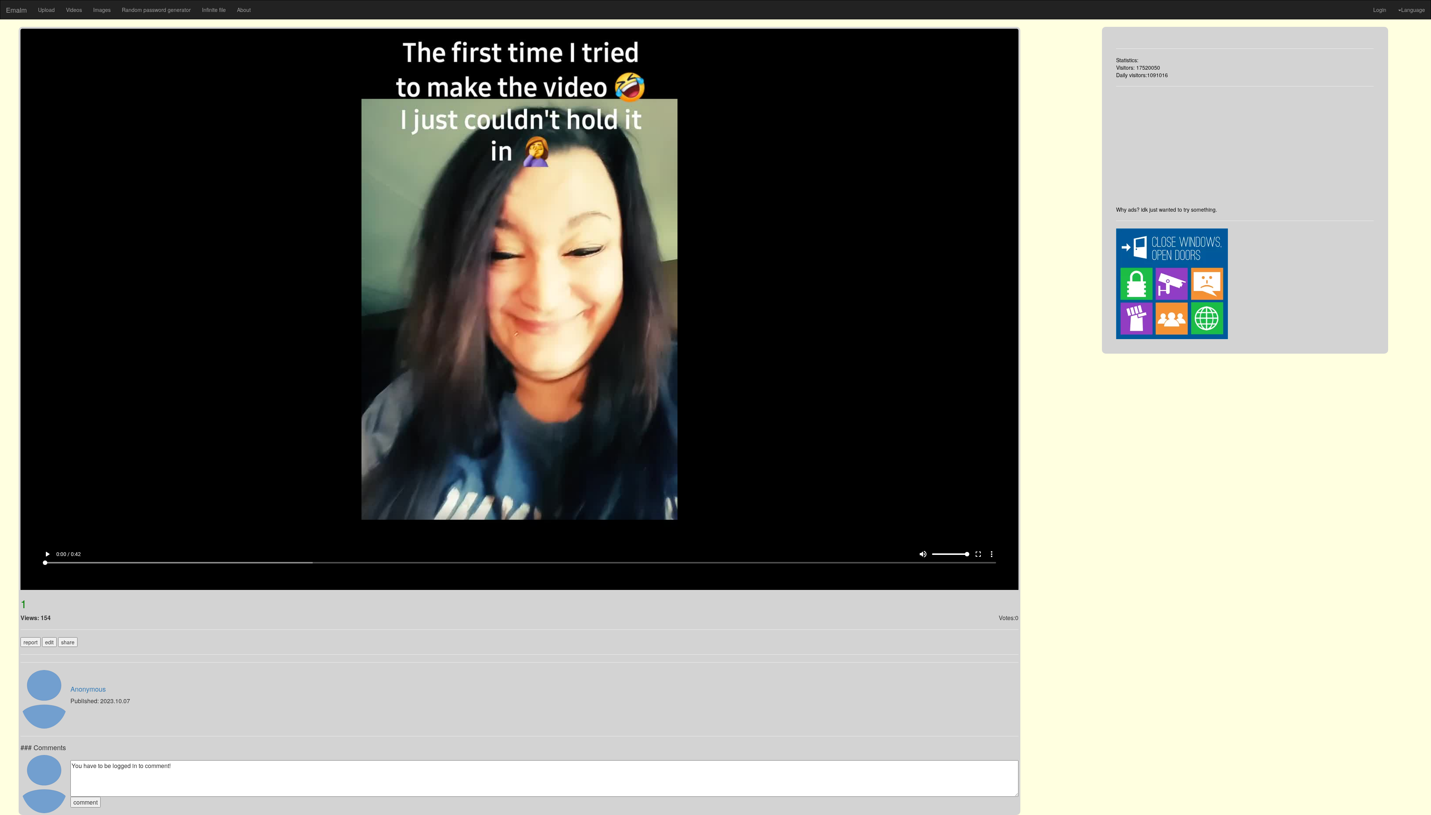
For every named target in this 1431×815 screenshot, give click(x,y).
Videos (74, 9)
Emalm (16, 10)
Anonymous (88, 689)
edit (49, 642)
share (68, 642)
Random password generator (156, 9)
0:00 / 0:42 (68, 554)
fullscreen (978, 554)
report (30, 642)
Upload (46, 9)
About (244, 9)
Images (102, 9)
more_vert (991, 554)
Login (1379, 9)
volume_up (923, 554)
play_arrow (47, 554)
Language (1413, 9)
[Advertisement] (1245, 146)
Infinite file (214, 9)
